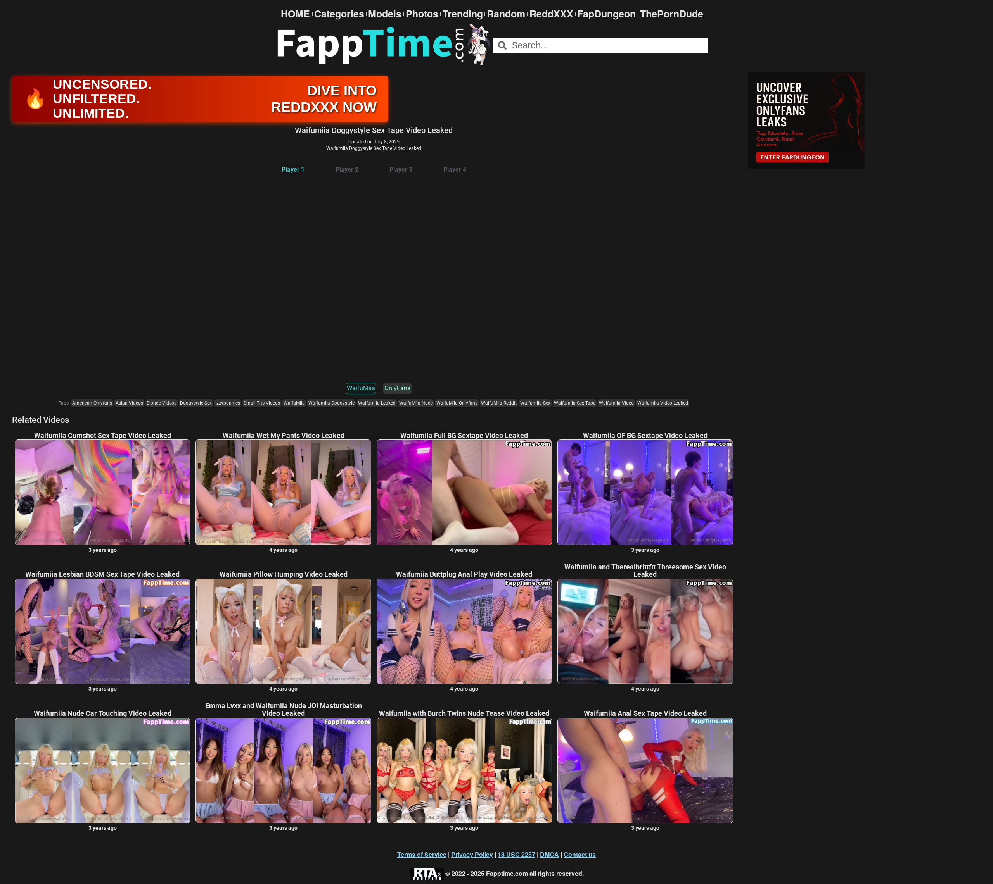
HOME (295, 14)
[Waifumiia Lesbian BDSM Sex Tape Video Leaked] (102, 631)
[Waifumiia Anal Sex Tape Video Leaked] (645, 770)
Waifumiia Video (616, 403)
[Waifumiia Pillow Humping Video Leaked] (283, 631)
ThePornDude (671, 14)
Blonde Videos (161, 403)
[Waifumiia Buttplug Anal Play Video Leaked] (464, 631)
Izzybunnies (227, 403)
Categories (339, 14)
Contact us (580, 854)
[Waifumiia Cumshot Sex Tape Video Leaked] (102, 492)
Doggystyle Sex (196, 403)
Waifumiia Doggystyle (331, 403)
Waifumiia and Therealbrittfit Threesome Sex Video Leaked (645, 571)
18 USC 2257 (516, 854)
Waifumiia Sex (535, 403)
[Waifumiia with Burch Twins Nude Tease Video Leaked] (464, 770)
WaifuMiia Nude (416, 403)
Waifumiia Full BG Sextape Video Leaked (464, 435)
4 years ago (283, 550)
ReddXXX (551, 14)
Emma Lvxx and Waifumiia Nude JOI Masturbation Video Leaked (283, 709)
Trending (463, 14)
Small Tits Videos (262, 403)
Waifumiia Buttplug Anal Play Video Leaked (464, 574)
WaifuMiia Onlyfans (456, 403)
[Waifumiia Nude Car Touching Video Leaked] (102, 770)
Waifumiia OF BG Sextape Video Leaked (645, 435)
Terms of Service (421, 854)
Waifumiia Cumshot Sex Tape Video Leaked (102, 435)
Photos (422, 14)
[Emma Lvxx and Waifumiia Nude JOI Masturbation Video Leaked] (283, 770)
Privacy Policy (472, 854)
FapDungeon (606, 14)
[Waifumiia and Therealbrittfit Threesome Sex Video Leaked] (645, 631)
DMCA (549, 854)
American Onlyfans (92, 403)
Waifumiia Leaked (377, 403)
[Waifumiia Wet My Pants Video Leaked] (283, 492)
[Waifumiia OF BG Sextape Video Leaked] (645, 492)
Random (506, 14)
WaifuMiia (361, 388)
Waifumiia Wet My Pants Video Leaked (283, 435)
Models (384, 14)
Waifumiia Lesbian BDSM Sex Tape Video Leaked (102, 574)
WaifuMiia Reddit (499, 403)
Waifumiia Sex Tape (574, 403)
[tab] (293, 170)
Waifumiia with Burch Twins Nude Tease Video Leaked (464, 713)
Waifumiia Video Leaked (662, 403)
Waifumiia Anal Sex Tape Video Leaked (645, 713)
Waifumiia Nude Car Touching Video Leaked (102, 713)
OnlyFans (397, 388)
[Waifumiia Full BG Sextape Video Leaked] (464, 492)
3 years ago (102, 550)
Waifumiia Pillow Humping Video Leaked (284, 574)
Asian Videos (129, 403)
